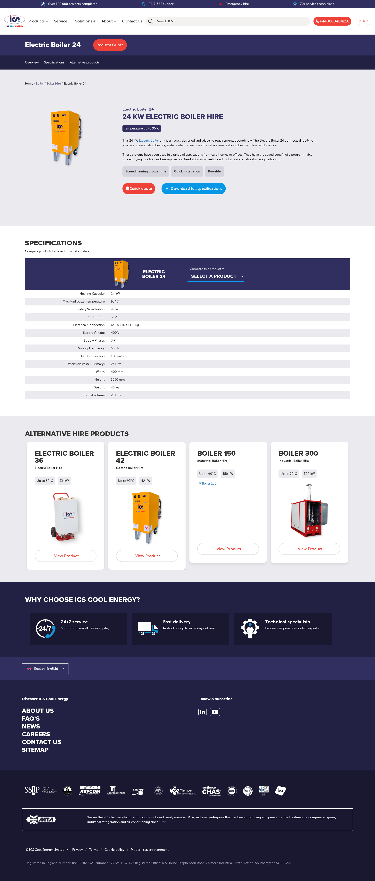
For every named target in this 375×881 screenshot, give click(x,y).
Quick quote (141, 188)
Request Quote (110, 45)
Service (60, 21)
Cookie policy (114, 850)
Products (36, 21)
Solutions (83, 21)
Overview (32, 62)
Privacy (77, 850)
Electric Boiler (149, 140)
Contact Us (132, 21)
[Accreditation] (41, 791)
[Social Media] (202, 712)
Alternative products (85, 62)
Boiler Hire (53, 83)
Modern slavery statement (150, 850)
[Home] (14, 20)
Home (29, 83)
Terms (93, 850)
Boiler (40, 83)
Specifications (54, 62)
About (107, 21)
